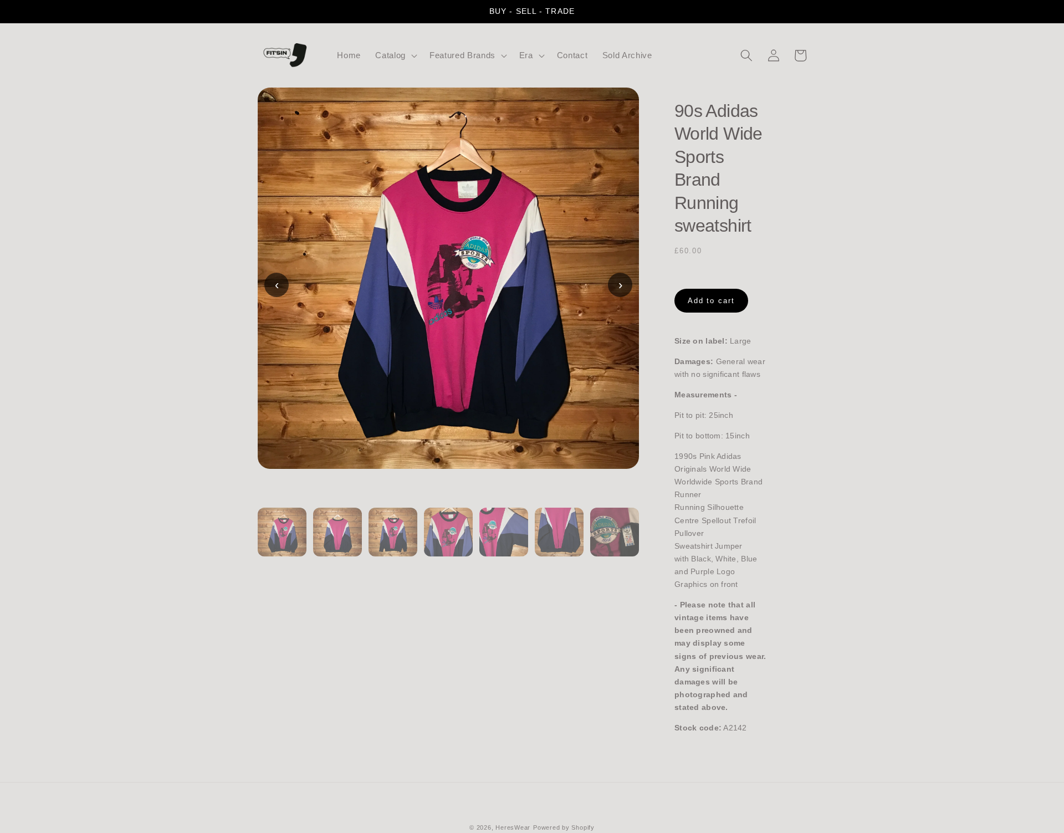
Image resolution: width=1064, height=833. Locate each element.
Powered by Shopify (564, 827)
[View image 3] (393, 539)
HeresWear (512, 827)
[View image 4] (448, 539)
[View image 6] (559, 539)
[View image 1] (282, 539)
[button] (395, 55)
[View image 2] (337, 539)
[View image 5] (503, 539)
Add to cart (711, 301)
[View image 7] (614, 539)
